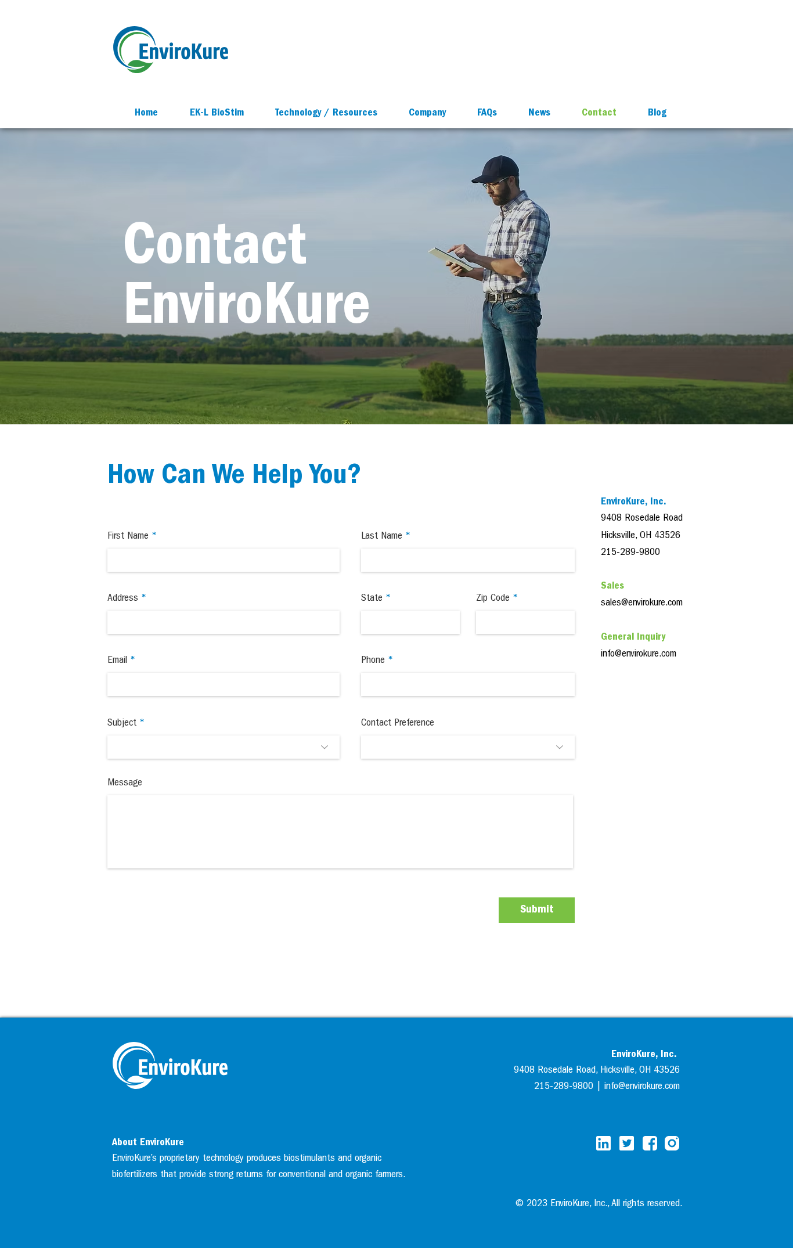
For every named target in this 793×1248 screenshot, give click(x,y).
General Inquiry (633, 638)
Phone (373, 661)
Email (117, 661)
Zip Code (493, 599)
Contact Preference (397, 724)
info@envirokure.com (638, 655)
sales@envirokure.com (642, 603)
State (372, 599)
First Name (128, 537)
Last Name (381, 537)
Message (124, 783)
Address (122, 599)
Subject (121, 724)
